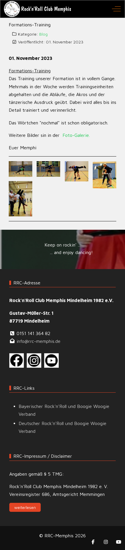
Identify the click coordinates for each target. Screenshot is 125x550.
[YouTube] (119, 542)
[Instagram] (106, 542)
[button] (20, 168)
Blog (43, 34)
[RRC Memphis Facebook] (16, 360)
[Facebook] (93, 542)
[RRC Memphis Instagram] (34, 360)
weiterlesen (25, 507)
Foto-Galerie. (76, 135)
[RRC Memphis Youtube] (51, 360)
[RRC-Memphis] (38, 9)
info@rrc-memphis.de (38, 341)
